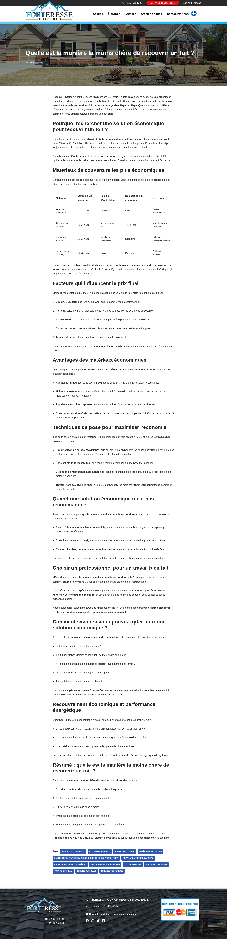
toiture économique (156, 864)
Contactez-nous (178, 13)
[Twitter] (98, 920)
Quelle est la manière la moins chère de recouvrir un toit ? (86, 858)
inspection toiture (125, 851)
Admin (31, 62)
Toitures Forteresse (112, 871)
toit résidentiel (132, 864)
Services (130, 13)
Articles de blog (151, 13)
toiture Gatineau (63, 871)
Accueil (98, 13)
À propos (114, 13)
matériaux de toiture (150, 851)
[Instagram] (92, 920)
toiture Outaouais (86, 871)
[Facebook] (87, 920)
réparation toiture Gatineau (138, 858)
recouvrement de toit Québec (70, 864)
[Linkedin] (103, 920)
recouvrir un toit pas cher (105, 864)
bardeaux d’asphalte (73, 851)
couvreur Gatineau (99, 851)
